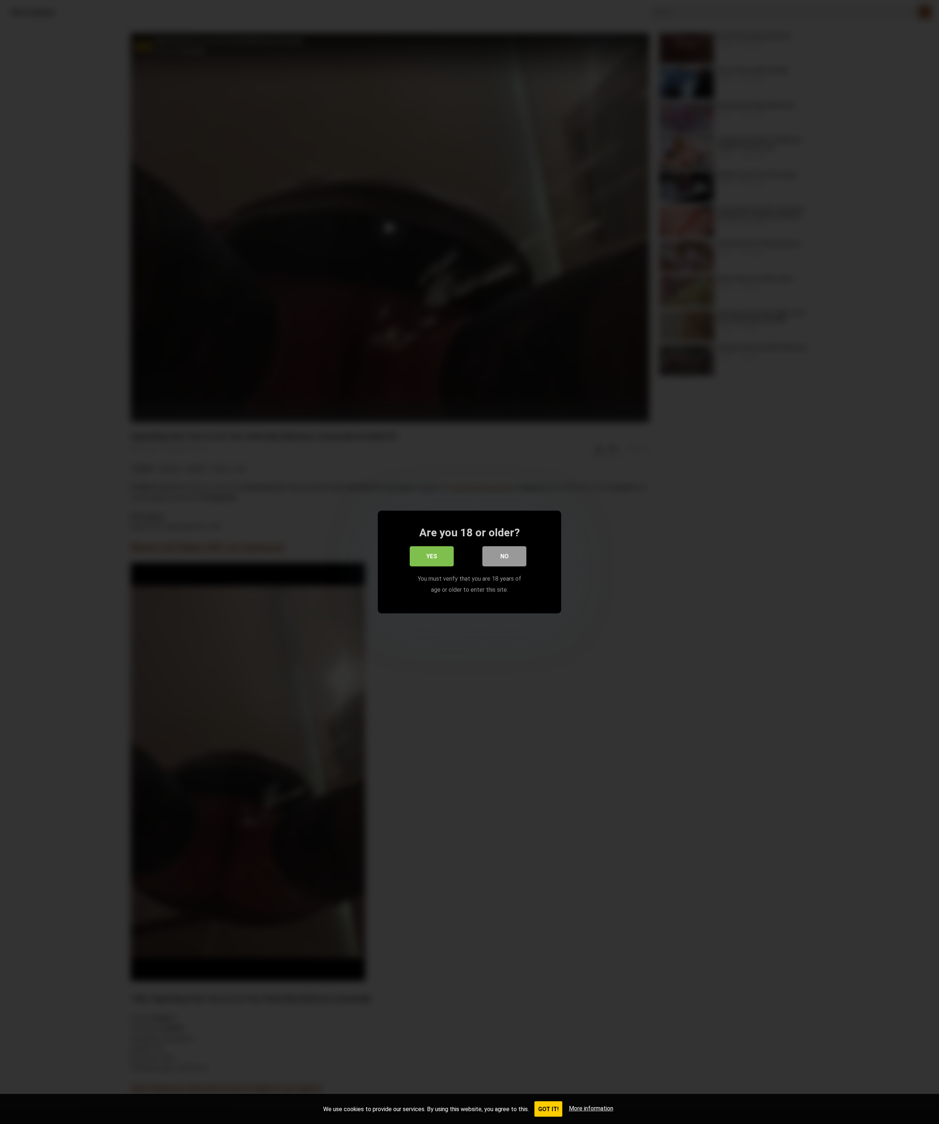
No (504, 556)
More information (591, 1108)
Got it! (548, 1109)
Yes (431, 556)
